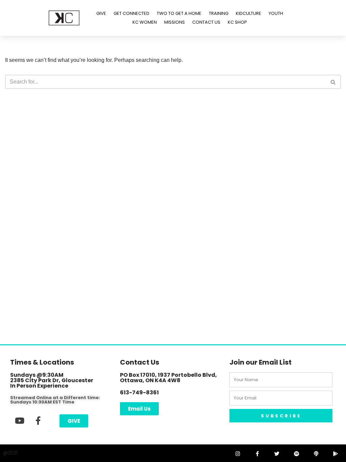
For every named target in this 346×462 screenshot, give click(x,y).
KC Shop (237, 22)
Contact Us (206, 22)
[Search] (333, 82)
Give (101, 13)
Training (218, 13)
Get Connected (131, 13)
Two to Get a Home (179, 13)
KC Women (144, 22)
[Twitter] (277, 453)
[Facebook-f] (38, 420)
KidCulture (248, 13)
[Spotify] (296, 453)
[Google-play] (335, 453)
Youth (276, 13)
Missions (174, 22)
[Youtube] (19, 420)
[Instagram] (237, 453)
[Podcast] (316, 453)
